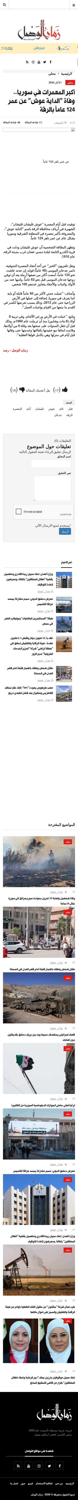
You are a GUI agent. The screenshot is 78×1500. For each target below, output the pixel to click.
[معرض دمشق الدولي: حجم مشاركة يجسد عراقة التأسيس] (64, 612)
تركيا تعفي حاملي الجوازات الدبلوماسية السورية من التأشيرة (43, 1106)
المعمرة (17, 409)
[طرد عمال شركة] (39, 1294)
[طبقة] (64, 631)
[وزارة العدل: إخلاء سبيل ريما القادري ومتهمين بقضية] (64, 587)
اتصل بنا (14, 1483)
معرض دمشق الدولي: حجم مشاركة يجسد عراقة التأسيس (44, 1171)
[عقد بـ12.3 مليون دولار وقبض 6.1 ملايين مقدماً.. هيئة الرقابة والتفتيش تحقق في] (64, 651)
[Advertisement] (39, 761)
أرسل (65, 531)
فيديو (30, 1483)
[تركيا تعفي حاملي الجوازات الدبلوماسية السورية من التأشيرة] (39, 1093)
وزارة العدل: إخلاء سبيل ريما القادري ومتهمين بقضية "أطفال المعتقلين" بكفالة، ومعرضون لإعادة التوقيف (28, 579)
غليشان (39, 409)
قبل (70, 409)
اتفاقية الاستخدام (44, 1483)
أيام (29, 409)
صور (23, 1483)
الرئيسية (66, 73)
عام (61, 409)
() (57, 389)
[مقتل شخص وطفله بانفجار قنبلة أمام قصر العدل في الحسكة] (64, 681)
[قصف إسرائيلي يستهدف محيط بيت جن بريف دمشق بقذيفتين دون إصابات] (39, 1022)
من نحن (59, 1483)
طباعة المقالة (10, 122)
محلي (52, 73)
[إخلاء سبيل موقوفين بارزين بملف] (39, 1365)
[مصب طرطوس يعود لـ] (64, 701)
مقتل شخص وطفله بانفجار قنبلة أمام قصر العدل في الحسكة (42, 970)
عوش (51, 409)
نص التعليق (64, 473)
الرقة (69, 415)
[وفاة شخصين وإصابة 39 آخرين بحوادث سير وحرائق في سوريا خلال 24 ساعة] (39, 886)
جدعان (58, 415)
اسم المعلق (64, 456)
